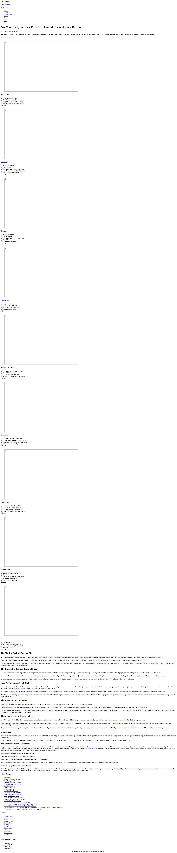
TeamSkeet (5, 435)
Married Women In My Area (12, 782)
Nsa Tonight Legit (9, 781)
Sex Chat (7, 831)
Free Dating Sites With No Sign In (14, 799)
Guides (6, 824)
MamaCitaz (5, 570)
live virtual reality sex (91, 748)
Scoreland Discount (19, 688)
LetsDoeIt (4, 162)
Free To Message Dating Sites (13, 794)
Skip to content (5, 1)
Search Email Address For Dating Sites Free (17, 802)
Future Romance (5, 4)
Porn (5, 19)
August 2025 (8, 845)
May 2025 (7, 846)
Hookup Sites (8, 12)
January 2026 (8, 843)
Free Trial (3, 174)
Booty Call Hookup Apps (11, 796)
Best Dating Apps (9, 786)
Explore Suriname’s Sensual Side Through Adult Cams (20, 806)
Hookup (6, 826)
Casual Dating (8, 821)
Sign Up (3, 105)
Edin (13, 31)
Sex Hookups (8, 833)
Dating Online (8, 823)
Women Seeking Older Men (12, 792)
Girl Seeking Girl (9, 789)
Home (6, 11)
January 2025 (8, 848)
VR (5, 21)
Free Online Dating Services (12, 801)
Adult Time (5, 95)
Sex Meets (7, 777)
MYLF (3, 639)
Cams (6, 17)
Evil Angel (5, 502)
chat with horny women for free (117, 723)
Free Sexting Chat (9, 787)
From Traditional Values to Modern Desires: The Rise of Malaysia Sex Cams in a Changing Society (33, 807)
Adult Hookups (8, 816)
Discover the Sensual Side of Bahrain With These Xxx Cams (22, 804)
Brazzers (4, 231)
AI (5, 22)
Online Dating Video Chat (12, 779)
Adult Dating (8, 14)
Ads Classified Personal (11, 791)
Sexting (6, 16)
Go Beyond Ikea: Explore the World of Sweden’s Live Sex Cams (23, 809)
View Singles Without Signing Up (14, 797)
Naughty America (7, 367)
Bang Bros (5, 300)
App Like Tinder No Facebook (13, 784)
